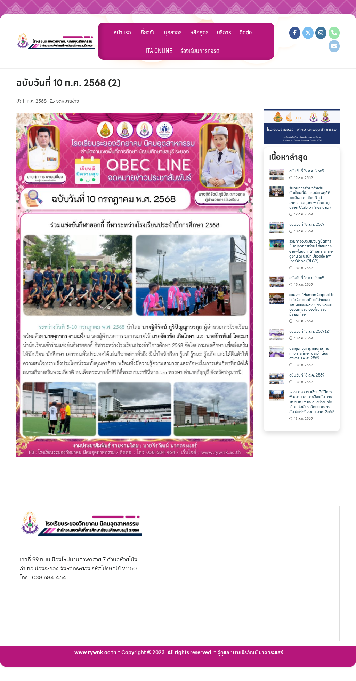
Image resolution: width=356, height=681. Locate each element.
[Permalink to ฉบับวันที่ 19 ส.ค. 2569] (276, 174)
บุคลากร (173, 32)
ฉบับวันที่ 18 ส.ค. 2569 (306, 225)
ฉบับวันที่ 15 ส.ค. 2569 (306, 278)
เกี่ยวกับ (147, 32)
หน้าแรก (122, 32)
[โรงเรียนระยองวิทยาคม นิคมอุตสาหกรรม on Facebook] (294, 33)
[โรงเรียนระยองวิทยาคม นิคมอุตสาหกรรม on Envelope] (334, 46)
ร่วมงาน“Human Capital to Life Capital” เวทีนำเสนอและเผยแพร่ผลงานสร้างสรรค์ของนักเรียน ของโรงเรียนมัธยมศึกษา (311, 304)
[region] (302, 126)
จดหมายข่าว (67, 101)
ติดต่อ (246, 32)
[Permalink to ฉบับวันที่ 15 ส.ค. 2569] (276, 281)
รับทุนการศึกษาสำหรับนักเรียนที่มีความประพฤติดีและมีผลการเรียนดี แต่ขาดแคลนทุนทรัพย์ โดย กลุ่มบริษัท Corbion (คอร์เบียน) (310, 198)
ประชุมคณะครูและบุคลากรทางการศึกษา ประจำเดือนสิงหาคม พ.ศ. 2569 (309, 353)
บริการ (224, 32)
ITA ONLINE (159, 50)
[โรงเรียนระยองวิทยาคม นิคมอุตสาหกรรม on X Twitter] (308, 33)
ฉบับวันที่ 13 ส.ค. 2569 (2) (309, 331)
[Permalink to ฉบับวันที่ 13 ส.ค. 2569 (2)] (276, 334)
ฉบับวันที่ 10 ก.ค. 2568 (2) (68, 83)
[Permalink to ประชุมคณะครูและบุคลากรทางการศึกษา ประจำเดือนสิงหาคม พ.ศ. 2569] (276, 351)
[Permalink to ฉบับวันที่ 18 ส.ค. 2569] (276, 227)
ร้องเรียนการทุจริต (199, 50)
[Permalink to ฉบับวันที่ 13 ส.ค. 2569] (276, 378)
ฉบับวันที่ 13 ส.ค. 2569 (306, 375)
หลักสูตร (199, 32)
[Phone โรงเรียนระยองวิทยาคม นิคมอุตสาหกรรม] (334, 33)
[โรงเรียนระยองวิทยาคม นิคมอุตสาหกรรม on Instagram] (320, 33)
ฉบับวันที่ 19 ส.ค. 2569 (306, 171)
